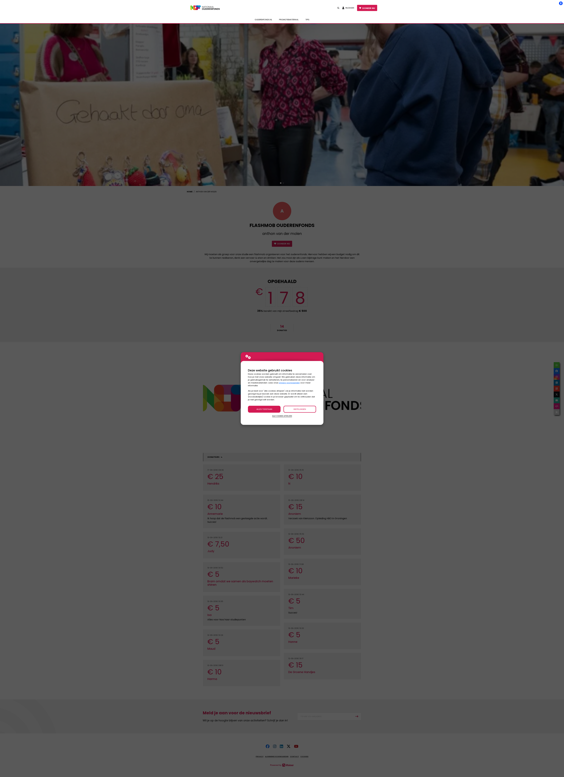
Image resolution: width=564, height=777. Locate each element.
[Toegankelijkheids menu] (561, 3)
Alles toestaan (264, 409)
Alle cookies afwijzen (282, 416)
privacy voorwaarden (289, 382)
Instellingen (300, 409)
